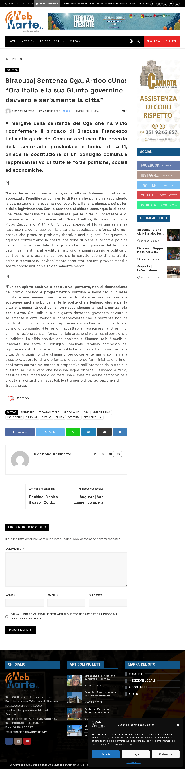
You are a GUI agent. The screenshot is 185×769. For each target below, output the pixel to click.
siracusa (31, 417)
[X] (164, 3)
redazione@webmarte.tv (29, 732)
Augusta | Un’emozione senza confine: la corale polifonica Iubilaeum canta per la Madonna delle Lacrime (150, 268)
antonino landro (49, 412)
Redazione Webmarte (52, 454)
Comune (46, 417)
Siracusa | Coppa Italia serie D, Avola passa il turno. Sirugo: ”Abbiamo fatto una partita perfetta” (150, 250)
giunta (60, 417)
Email (52, 595)
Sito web (95, 595)
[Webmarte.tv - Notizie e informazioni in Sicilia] (24, 21)
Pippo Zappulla (93, 417)
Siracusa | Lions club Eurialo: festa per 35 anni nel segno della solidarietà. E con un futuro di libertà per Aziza (78, 3)
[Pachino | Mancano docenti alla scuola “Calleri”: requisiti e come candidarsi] (74, 714)
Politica (17, 59)
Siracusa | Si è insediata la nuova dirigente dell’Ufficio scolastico (99, 677)
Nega (136, 754)
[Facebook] (152, 3)
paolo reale (14, 417)
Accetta (105, 754)
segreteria (27, 412)
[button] (178, 725)
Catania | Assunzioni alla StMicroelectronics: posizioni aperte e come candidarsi (100, 694)
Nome (10, 595)
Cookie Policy (134, 762)
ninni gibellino (101, 412)
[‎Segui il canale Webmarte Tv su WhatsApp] (177, 3)
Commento (14, 549)
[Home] (6, 59)
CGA (86, 412)
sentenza (74, 417)
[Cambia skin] (131, 41)
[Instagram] (159, 3)
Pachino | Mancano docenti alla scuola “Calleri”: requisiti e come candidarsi (100, 711)
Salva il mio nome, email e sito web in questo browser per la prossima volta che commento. (63, 616)
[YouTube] (171, 3)
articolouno (71, 412)
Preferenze (165, 754)
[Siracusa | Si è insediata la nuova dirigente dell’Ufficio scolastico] (74, 680)
